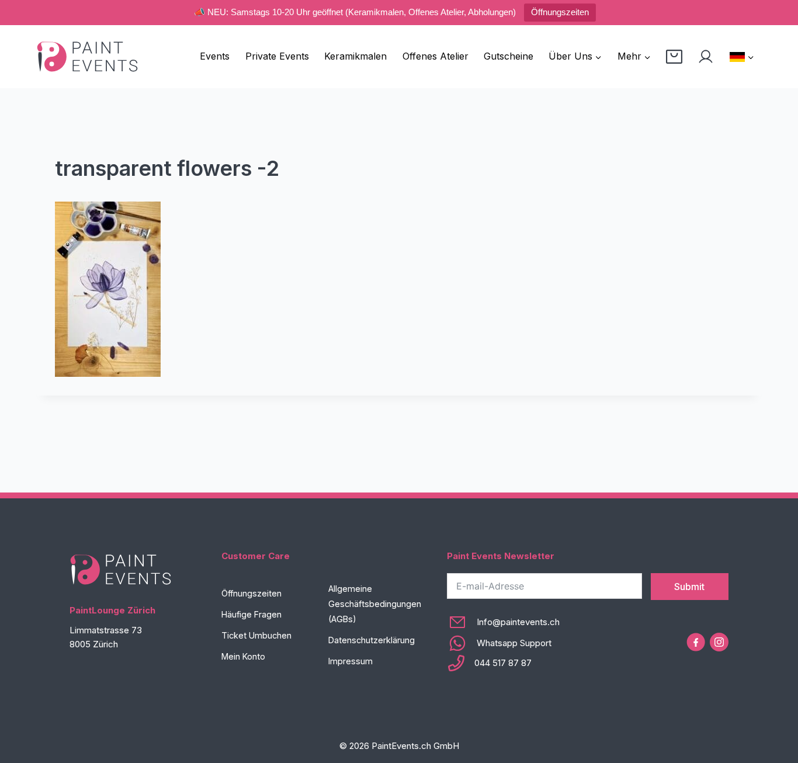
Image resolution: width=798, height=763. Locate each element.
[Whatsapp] (503, 643)
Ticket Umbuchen (256, 635)
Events (215, 56)
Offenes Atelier (436, 56)
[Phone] (503, 663)
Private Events (277, 56)
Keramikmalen (355, 56)
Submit (689, 586)
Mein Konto (243, 656)
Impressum (350, 661)
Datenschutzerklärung (371, 640)
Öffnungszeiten (560, 12)
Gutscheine (508, 56)
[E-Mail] (503, 622)
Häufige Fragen (251, 614)
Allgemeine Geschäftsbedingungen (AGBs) (374, 604)
